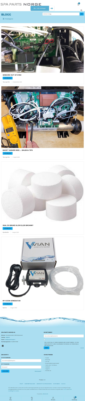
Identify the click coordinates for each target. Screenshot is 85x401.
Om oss (47, 361)
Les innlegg (7, 78)
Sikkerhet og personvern (44, 383)
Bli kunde (47, 359)
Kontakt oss (48, 370)
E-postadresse (5, 357)
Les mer (82, 347)
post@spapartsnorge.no (10, 339)
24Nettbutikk (45, 394)
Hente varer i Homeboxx (51, 365)
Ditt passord (5, 364)
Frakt (21, 383)
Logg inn (47, 368)
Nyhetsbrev (56, 383)
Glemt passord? (38, 371)
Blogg (6, 14)
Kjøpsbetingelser (30, 383)
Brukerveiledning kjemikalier (52, 363)
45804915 (8, 337)
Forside (47, 357)
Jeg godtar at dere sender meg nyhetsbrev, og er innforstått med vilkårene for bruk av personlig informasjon (61, 344)
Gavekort (47, 367)
